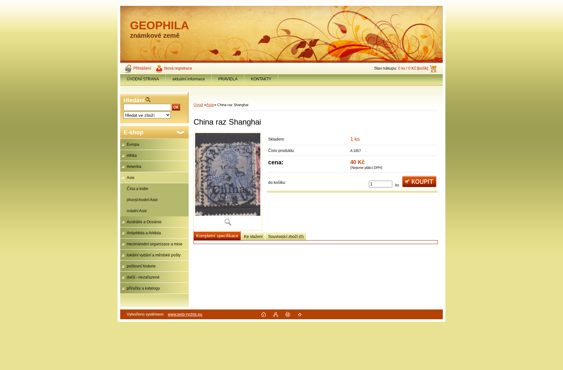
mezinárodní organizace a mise (154, 244)
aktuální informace (188, 79)
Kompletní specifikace (217, 235)
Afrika (132, 155)
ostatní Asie (137, 211)
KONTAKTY (261, 79)
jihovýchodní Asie (142, 200)
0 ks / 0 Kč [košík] (413, 68)
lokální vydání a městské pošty (153, 255)
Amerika (134, 166)
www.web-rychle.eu (185, 314)
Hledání (134, 100)
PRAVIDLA (228, 79)
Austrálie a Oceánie (144, 222)
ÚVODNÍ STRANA (143, 79)
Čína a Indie (137, 188)
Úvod (198, 105)
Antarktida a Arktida (144, 233)
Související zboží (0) (286, 236)
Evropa (133, 144)
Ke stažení (253, 236)
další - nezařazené (143, 277)
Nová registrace (178, 68)
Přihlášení (142, 68)
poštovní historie (141, 266)
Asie (131, 177)
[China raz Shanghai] (228, 181)
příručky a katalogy (143, 288)
